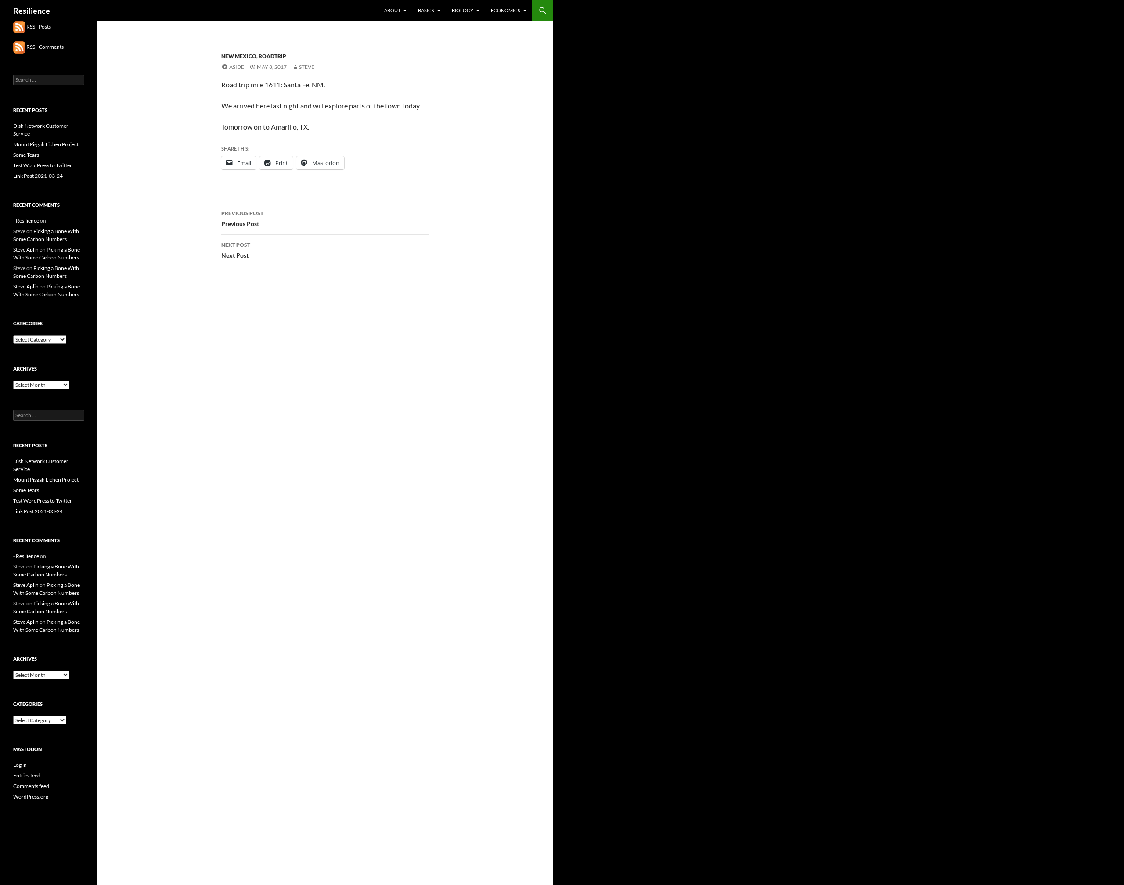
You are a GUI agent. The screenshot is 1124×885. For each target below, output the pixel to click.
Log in (20, 765)
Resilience (31, 10)
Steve (306, 67)
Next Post (235, 250)
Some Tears (26, 154)
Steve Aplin (26, 249)
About (392, 10)
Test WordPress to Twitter (42, 165)
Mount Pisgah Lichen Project (46, 144)
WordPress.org (30, 796)
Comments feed (31, 786)
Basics (426, 10)
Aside (236, 67)
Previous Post (242, 218)
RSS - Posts (38, 26)
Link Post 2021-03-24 (38, 176)
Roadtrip (272, 56)
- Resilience (26, 220)
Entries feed (26, 775)
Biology (462, 10)
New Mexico (238, 56)
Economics (505, 10)
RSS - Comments (44, 46)
